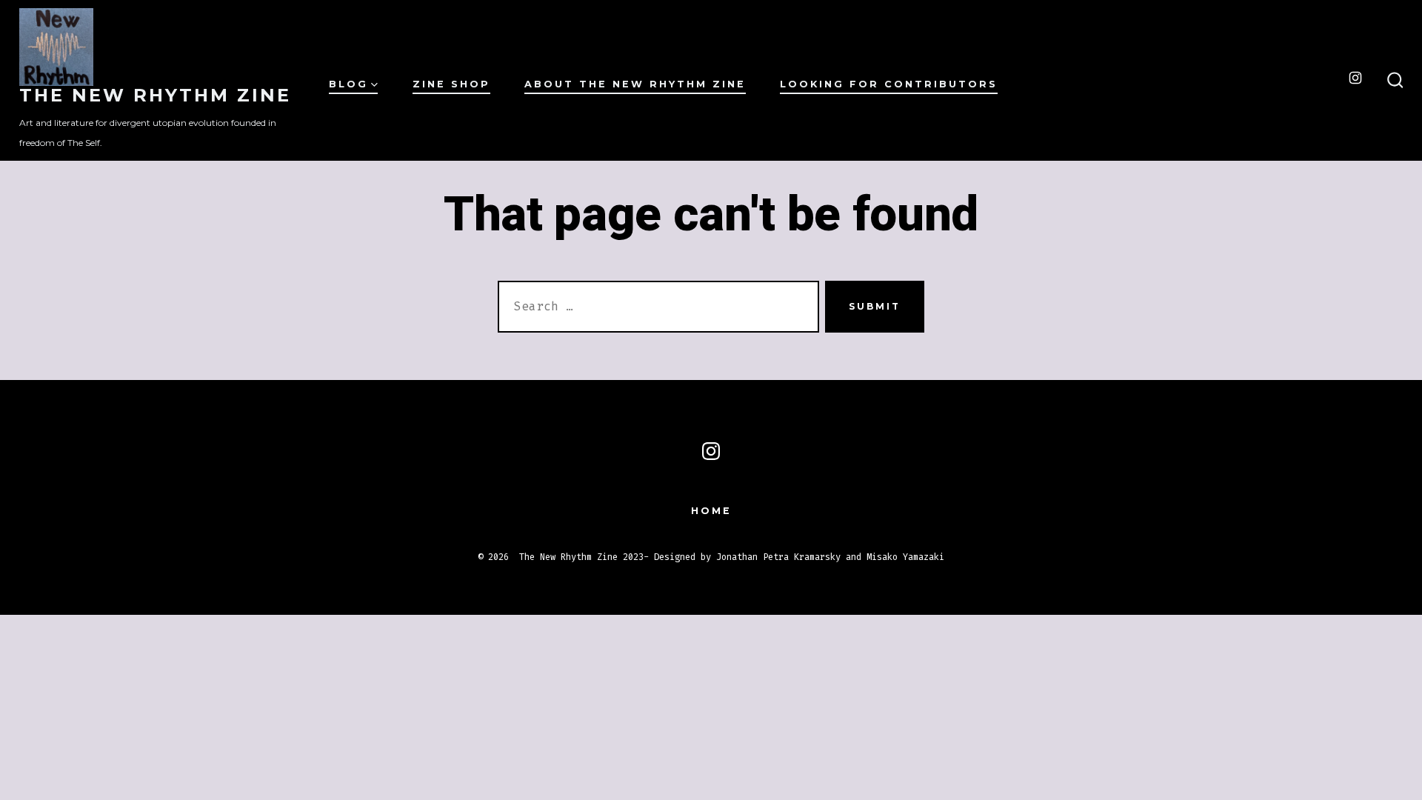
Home (711, 510)
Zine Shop (451, 84)
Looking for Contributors (889, 84)
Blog (348, 84)
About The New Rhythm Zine (635, 84)
